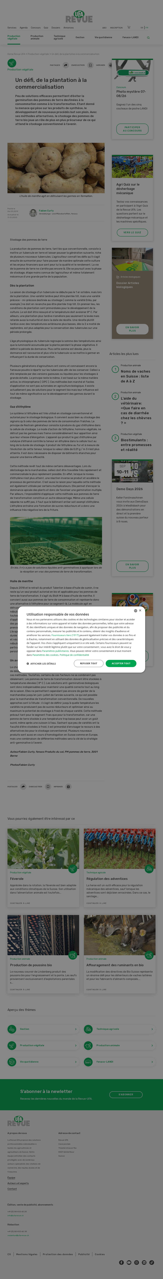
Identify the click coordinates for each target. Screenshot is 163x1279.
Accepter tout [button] (121, 663)
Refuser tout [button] (88, 663)
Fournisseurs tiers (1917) (65, 635)
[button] (41, 663)
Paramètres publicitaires (55, 650)
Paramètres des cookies (45, 654)
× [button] (140, 610)
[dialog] (81, 639)
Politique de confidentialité (74, 654)
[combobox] (135, 610)
